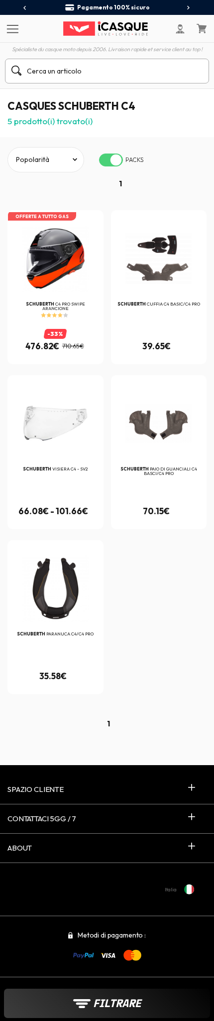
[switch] (111, 160)
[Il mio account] (180, 29)
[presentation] (25, 7)
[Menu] (11, 28)
